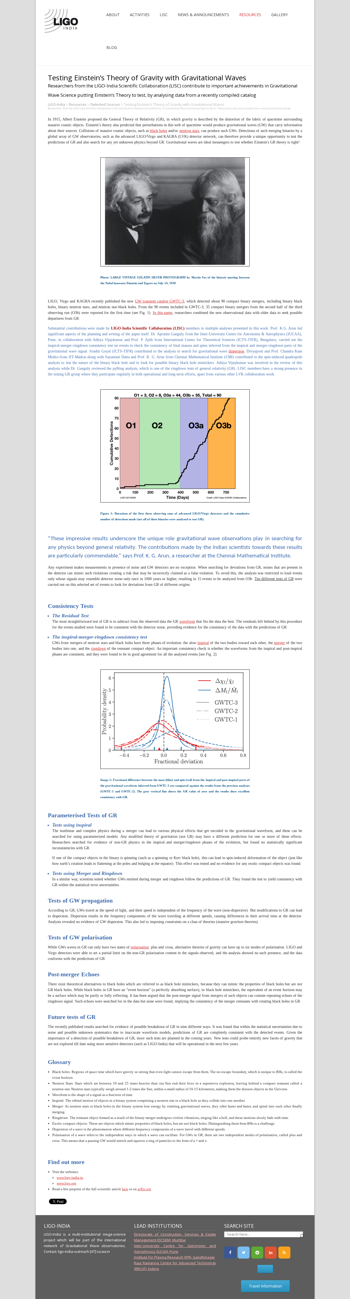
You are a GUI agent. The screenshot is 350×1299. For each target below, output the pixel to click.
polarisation (140, 947)
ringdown (98, 648)
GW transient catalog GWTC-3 (159, 301)
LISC (164, 14)
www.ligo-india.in (70, 1177)
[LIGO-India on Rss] (284, 1253)
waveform (187, 621)
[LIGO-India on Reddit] (257, 1253)
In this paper (163, 313)
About (113, 14)
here (125, 1189)
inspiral (203, 643)
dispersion (236, 351)
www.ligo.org (66, 1183)
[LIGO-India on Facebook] (230, 1253)
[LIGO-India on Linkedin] (271, 1253)
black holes (158, 131)
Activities (140, 14)
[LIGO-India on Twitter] (244, 1253)
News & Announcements (203, 14)
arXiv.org (144, 1189)
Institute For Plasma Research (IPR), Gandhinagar (174, 1257)
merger (279, 643)
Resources (250, 14)
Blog (111, 47)
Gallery (279, 14)
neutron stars (189, 131)
